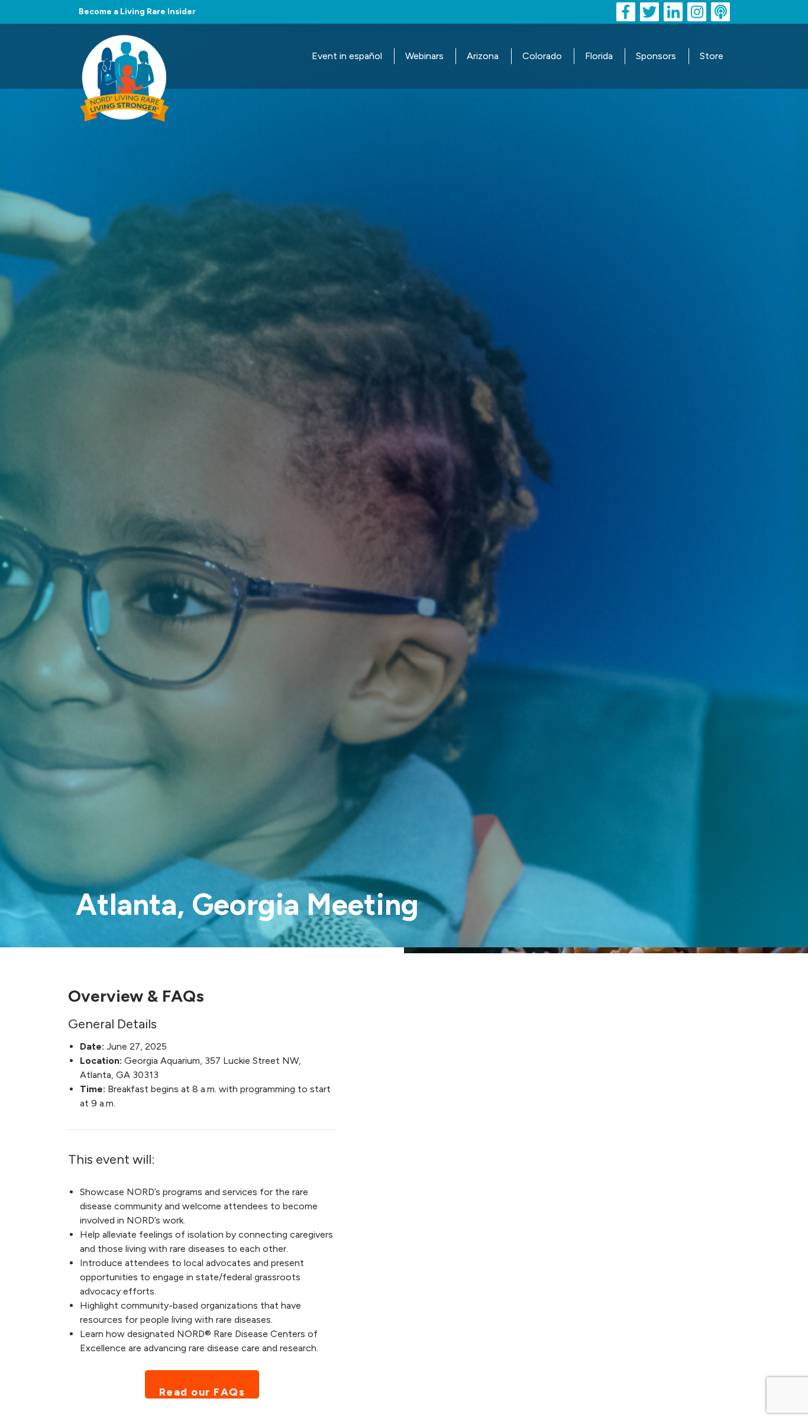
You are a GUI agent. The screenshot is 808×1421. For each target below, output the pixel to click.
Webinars (424, 55)
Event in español (347, 55)
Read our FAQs (202, 1392)
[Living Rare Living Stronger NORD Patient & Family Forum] (124, 55)
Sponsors (656, 55)
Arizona (483, 55)
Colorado (542, 55)
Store (711, 55)
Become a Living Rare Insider (137, 12)
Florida (599, 55)
